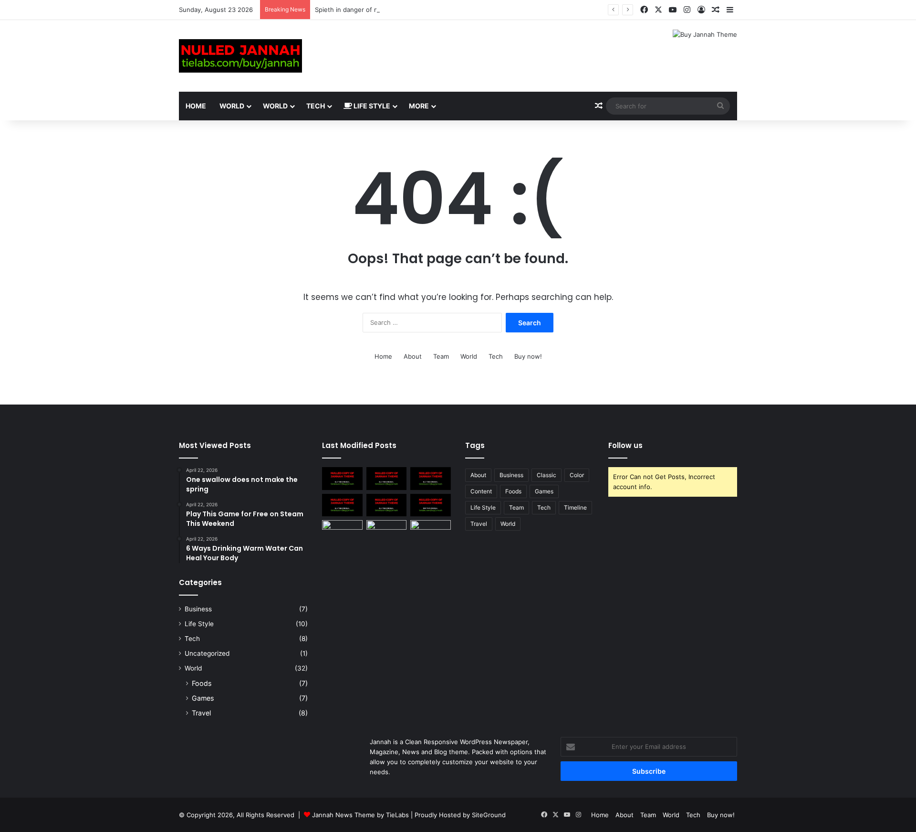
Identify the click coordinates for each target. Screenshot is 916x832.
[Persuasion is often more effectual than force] (342, 505)
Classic (546, 475)
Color (577, 475)
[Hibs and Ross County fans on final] (430, 478)
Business (198, 609)
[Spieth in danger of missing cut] (386, 478)
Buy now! (528, 356)
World (231, 106)
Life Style (371, 106)
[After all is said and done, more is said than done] (430, 531)
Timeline (575, 507)
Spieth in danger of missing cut (361, 9)
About (413, 356)
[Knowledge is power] (342, 531)
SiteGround (489, 815)
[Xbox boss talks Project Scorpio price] (430, 505)
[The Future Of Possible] (386, 531)
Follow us (625, 445)
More (419, 106)
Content (481, 491)
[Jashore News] (240, 56)
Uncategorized (207, 653)
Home (196, 106)
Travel (201, 713)
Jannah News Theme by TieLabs (360, 815)
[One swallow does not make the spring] (342, 478)
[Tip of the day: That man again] (386, 505)
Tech (315, 106)
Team (441, 356)
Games (203, 698)
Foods (201, 683)
